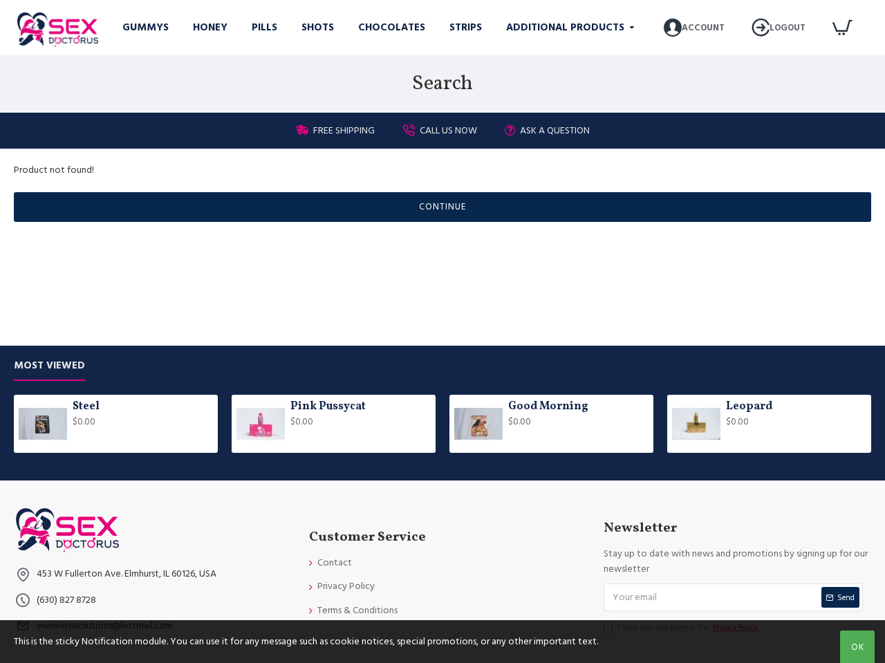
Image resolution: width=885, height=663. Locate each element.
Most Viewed (49, 366)
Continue (442, 206)
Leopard (749, 407)
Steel (86, 407)
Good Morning (548, 407)
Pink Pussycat (328, 407)
